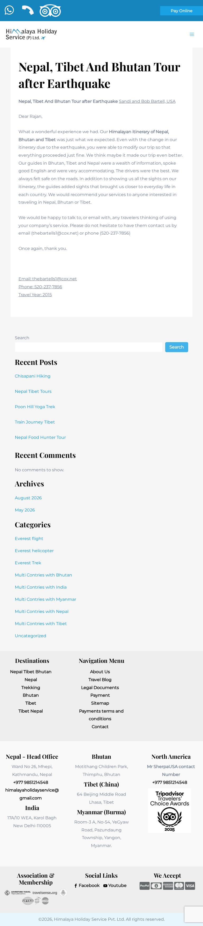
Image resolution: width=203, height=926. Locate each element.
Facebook (89, 885)
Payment (100, 695)
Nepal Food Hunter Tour (40, 437)
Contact (100, 726)
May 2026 (25, 510)
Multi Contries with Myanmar (45, 599)
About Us (100, 671)
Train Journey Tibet (35, 422)
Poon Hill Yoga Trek (35, 406)
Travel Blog (100, 679)
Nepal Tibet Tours (33, 391)
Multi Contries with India (41, 587)
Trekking (30, 687)
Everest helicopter (34, 550)
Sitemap (100, 703)
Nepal (31, 679)
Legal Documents (100, 687)
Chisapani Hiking (32, 376)
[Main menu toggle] (192, 34)
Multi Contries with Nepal (41, 611)
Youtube (117, 885)
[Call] (27, 10)
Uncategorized (30, 635)
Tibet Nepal (31, 711)
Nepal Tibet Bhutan (31, 671)
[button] (181, 10)
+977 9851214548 (30, 782)
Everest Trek (28, 562)
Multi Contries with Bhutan (43, 575)
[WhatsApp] (9, 10)
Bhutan (31, 695)
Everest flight (29, 538)
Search (22, 337)
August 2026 (28, 497)
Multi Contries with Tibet (41, 623)
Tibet (30, 703)
